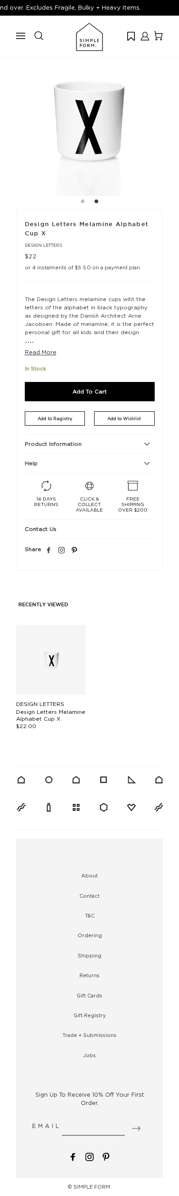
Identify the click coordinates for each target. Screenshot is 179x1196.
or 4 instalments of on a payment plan (82, 267)
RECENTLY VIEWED (43, 605)
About (89, 875)
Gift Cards (89, 995)
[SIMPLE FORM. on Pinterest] (106, 1155)
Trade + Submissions (89, 1035)
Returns (89, 975)
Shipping (89, 955)
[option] (89, 122)
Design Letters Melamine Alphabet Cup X (50, 715)
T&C (90, 915)
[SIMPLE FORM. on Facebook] (73, 1155)
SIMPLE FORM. (92, 1187)
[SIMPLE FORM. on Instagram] (61, 551)
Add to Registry (55, 418)
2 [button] (96, 202)
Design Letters (43, 245)
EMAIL (46, 1125)
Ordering (90, 935)
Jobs (89, 1055)
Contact (89, 896)
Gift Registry (89, 1015)
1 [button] (82, 202)
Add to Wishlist (124, 418)
